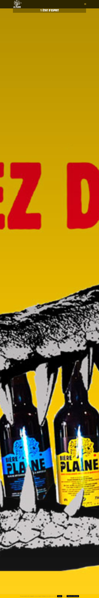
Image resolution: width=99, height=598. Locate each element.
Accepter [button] (59, 596)
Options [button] (64, 596)
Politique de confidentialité (72, 596)
